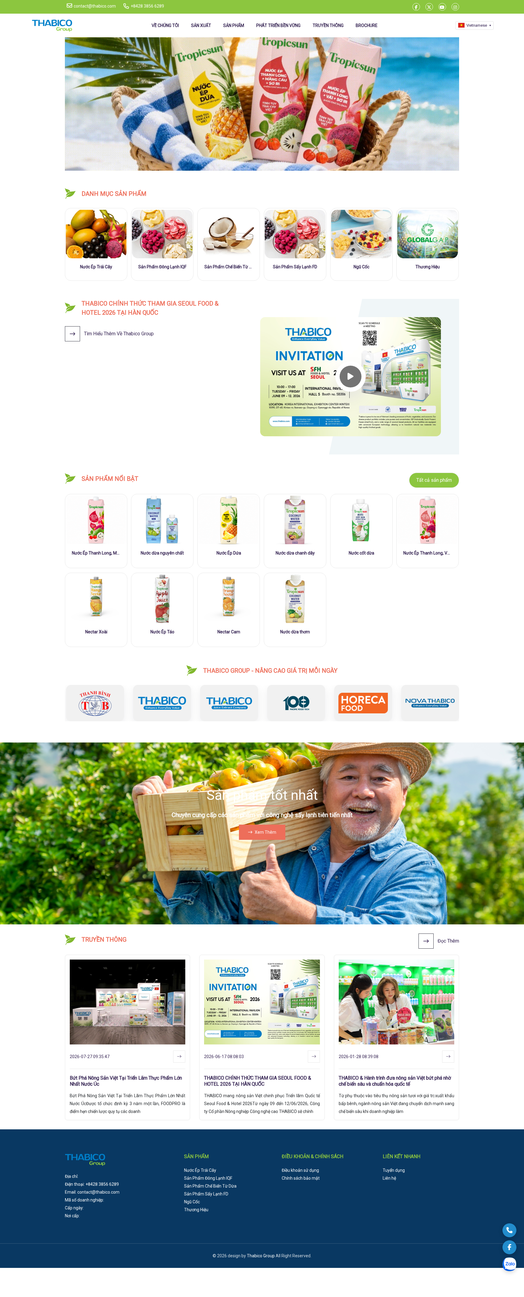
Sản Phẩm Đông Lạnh (162, 266)
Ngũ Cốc (361, 266)
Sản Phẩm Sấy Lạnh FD (295, 266)
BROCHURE (367, 25)
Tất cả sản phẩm (434, 480)
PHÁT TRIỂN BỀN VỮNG (278, 25)
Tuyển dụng (394, 1170)
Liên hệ (389, 1178)
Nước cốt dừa (361, 553)
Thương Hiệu (427, 266)
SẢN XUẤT (201, 25)
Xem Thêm (265, 832)
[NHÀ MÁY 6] (362, 703)
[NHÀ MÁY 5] (295, 703)
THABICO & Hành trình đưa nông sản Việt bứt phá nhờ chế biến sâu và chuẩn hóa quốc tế (395, 1081)
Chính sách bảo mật (301, 1178)
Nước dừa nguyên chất (162, 553)
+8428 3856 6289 (147, 6)
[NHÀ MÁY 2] (94, 703)
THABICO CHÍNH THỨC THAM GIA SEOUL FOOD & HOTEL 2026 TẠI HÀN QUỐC (257, 1081)
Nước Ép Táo (162, 631)
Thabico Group (261, 1255)
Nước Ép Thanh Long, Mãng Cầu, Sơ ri (96, 553)
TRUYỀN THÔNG (328, 25)
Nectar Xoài (96, 631)
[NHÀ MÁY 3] (161, 703)
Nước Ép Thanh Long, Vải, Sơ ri (427, 553)
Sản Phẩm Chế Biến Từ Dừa (228, 266)
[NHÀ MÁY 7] (429, 703)
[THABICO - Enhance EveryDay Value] (262, 104)
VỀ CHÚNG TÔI (165, 25)
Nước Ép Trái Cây (96, 266)
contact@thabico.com (95, 6)
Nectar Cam (228, 631)
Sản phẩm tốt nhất (262, 795)
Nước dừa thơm (295, 631)
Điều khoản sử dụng (300, 1170)
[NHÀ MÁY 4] (228, 703)
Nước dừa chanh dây (295, 553)
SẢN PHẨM (233, 25)
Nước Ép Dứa (229, 553)
